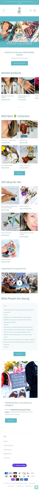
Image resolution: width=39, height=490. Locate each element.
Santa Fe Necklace (24, 206)
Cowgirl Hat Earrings (25, 165)
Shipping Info (8, 454)
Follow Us (11, 420)
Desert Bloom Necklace (7, 165)
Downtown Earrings (6, 232)
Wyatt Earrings (23, 140)
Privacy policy (11, 486)
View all (19, 173)
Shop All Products (19, 63)
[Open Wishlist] (36, 487)
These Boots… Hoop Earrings (8, 140)
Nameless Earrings (6, 259)
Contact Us (7, 458)
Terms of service (20, 486)
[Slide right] (23, 107)
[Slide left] (16, 107)
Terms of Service (8, 445)
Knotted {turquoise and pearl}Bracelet (24, 96)
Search (6, 441)
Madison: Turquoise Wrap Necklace (7, 96)
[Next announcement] (36, 2)
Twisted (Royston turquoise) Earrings (27, 233)
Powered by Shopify (22, 483)
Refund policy (8, 449)
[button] (4, 11)
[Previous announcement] (3, 2)
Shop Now (19, 354)
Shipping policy (29, 486)
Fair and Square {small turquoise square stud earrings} (9, 206)
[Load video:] (19, 283)
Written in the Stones (12, 483)
